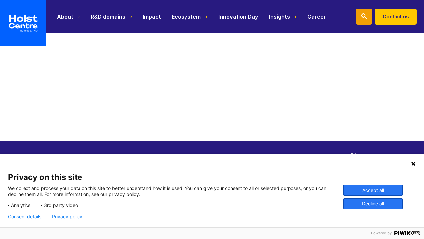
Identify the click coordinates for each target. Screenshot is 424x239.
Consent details (24, 216)
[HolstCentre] (23, 23)
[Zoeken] (364, 17)
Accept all (373, 190)
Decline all (373, 203)
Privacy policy (67, 216)
